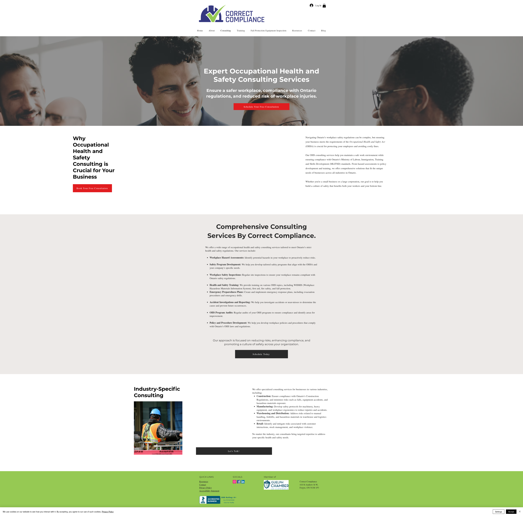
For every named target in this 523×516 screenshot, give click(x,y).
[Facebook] (238, 481)
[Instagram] (234, 481)
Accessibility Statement (209, 490)
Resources (203, 481)
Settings (498, 511)
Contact (202, 484)
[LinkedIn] (243, 481)
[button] (324, 5)
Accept (511, 511)
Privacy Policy (205, 487)
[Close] (519, 511)
